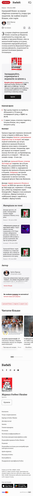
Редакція (5, 443)
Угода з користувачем (9, 415)
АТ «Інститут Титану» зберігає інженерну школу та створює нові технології (12, 341)
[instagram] (10, 370)
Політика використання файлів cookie (14, 437)
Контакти (5, 411)
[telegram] (14, 370)
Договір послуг (7, 421)
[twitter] (3, 370)
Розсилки (5, 430)
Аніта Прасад (11, 22)
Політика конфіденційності (11, 434)
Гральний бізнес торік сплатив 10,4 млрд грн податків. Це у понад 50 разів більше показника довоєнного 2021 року (11, 252)
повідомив (14, 172)
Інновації (5, 243)
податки (16, 303)
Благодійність (6, 458)
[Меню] (30, 2)
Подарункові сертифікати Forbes (12, 461)
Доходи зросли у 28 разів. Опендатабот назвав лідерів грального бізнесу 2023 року (11, 213)
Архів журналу (6, 451)
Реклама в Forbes (7, 454)
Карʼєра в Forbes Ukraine (9, 418)
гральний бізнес (7, 303)
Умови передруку (7, 427)
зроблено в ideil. (25, 492)
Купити (13, 97)
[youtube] (18, 370)
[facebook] (6, 370)
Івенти (4, 424)
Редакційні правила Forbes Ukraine (13, 440)
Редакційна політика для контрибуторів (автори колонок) (15, 447)
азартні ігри (23, 303)
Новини (4, 7)
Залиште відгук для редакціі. (12, 296)
